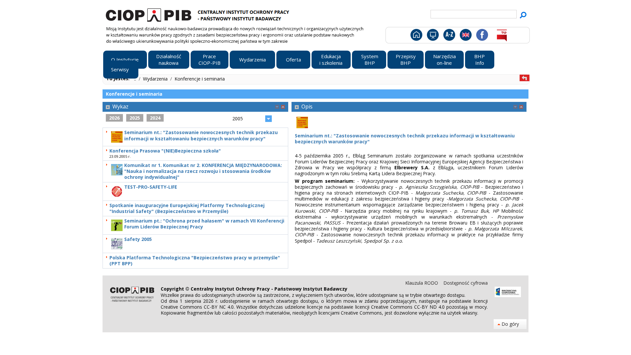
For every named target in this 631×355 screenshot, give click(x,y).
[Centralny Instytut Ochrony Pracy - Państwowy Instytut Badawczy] (198, 14)
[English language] (465, 36)
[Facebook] (482, 36)
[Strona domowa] (416, 36)
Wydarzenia (156, 79)
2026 (114, 118)
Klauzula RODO (422, 283)
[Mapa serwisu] (432, 36)
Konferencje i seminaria (200, 79)
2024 (155, 118)
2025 (134, 118)
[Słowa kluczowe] (448, 36)
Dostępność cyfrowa (465, 283)
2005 (237, 118)
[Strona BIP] (502, 36)
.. (135, 79)
